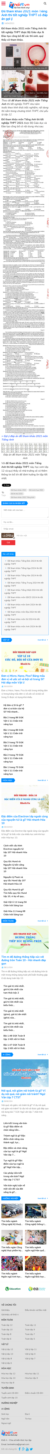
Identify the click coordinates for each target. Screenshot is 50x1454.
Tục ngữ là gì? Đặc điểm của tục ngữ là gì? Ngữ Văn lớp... (13, 1164)
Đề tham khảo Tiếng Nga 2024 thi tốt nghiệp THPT (23, 570)
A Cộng (5, 1408)
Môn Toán (7, 1319)
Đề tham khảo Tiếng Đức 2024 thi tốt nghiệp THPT (23, 562)
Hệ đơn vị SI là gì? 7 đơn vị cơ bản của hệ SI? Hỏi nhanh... (13, 708)
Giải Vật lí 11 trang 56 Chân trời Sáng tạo (15, 904)
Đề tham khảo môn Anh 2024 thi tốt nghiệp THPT (22, 628)
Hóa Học (6, 1368)
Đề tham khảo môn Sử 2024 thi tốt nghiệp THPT (22, 621)
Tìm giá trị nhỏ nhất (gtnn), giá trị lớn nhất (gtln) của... (14, 1014)
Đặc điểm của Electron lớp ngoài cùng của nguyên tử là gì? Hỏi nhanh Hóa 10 (24, 820)
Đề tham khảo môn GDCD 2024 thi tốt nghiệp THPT (23, 599)
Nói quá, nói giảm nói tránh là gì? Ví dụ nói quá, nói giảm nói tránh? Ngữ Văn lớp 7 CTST (23, 1094)
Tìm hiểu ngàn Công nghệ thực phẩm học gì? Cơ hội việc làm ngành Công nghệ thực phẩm (11, 1249)
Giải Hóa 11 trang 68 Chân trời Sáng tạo (14, 913)
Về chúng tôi (8, 1304)
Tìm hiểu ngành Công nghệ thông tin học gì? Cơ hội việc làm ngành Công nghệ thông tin (35, 1223)
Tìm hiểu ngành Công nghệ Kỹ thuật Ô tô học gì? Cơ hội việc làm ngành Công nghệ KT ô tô (11, 1223)
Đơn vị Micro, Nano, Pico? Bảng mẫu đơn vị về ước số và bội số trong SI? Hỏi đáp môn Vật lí (23, 679)
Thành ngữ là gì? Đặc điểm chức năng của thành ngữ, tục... (14, 1139)
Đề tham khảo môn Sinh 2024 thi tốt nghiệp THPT (22, 606)
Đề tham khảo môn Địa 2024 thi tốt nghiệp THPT (22, 613)
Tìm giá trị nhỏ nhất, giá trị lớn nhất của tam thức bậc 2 (13, 989)
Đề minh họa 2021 (36, 490)
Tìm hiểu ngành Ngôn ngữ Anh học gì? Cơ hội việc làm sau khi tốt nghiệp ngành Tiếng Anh (11, 1275)
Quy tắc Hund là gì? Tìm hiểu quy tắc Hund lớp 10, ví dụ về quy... (15, 893)
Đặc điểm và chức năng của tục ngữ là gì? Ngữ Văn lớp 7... (15, 1151)
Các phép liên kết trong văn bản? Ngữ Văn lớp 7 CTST (13, 1176)
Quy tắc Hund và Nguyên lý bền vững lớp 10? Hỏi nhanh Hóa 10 (15, 866)
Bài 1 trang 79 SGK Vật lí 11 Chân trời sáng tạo (13, 771)
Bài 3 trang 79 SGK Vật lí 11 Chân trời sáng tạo (13, 746)
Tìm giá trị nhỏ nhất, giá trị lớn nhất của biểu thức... (13, 1002)
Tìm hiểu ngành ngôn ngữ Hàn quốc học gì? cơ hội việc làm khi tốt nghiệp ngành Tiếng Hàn (35, 1249)
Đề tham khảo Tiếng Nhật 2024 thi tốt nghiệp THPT (23, 591)
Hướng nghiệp (9, 1403)
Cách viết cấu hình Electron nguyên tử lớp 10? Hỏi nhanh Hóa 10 (15, 850)
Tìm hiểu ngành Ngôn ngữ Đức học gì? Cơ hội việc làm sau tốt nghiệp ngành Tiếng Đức (34, 1275)
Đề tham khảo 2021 (18, 490)
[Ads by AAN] (46, 43)
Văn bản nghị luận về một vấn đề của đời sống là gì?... (14, 1189)
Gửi (8, 542)
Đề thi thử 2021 (17, 494)
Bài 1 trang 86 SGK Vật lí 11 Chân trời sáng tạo (13, 733)
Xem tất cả (42, 640)
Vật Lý (4, 1344)
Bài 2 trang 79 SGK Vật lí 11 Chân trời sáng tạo (13, 758)
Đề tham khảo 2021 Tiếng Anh (22, 497)
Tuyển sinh (7, 1388)
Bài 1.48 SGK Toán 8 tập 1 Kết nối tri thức (14, 1037)
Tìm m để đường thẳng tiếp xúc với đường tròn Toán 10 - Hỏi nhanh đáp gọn (23, 960)
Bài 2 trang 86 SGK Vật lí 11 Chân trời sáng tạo (13, 721)
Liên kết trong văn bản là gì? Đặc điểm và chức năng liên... (15, 1127)
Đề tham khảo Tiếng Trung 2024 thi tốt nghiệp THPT (23, 584)
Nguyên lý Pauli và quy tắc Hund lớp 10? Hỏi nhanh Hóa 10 (14, 880)
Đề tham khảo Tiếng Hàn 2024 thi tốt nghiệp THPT (23, 577)
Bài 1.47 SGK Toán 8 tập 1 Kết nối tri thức (14, 1046)
